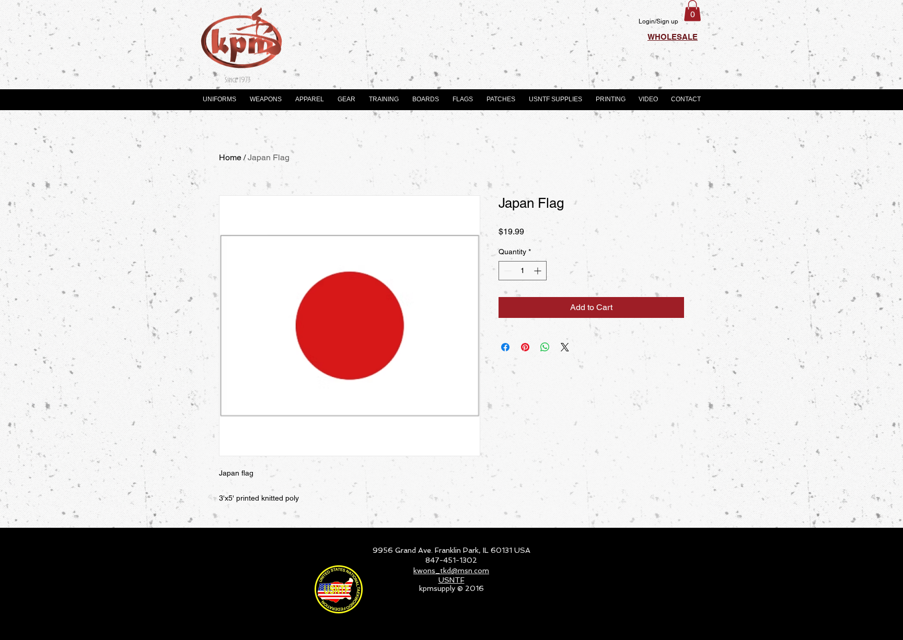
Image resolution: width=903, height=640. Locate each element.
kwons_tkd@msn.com (451, 570)
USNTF (451, 580)
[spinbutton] (522, 271)
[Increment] (538, 271)
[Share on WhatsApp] (545, 347)
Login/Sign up (658, 21)
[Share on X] (565, 347)
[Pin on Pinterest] (525, 347)
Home (230, 157)
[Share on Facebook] (505, 347)
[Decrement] (506, 271)
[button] (692, 10)
